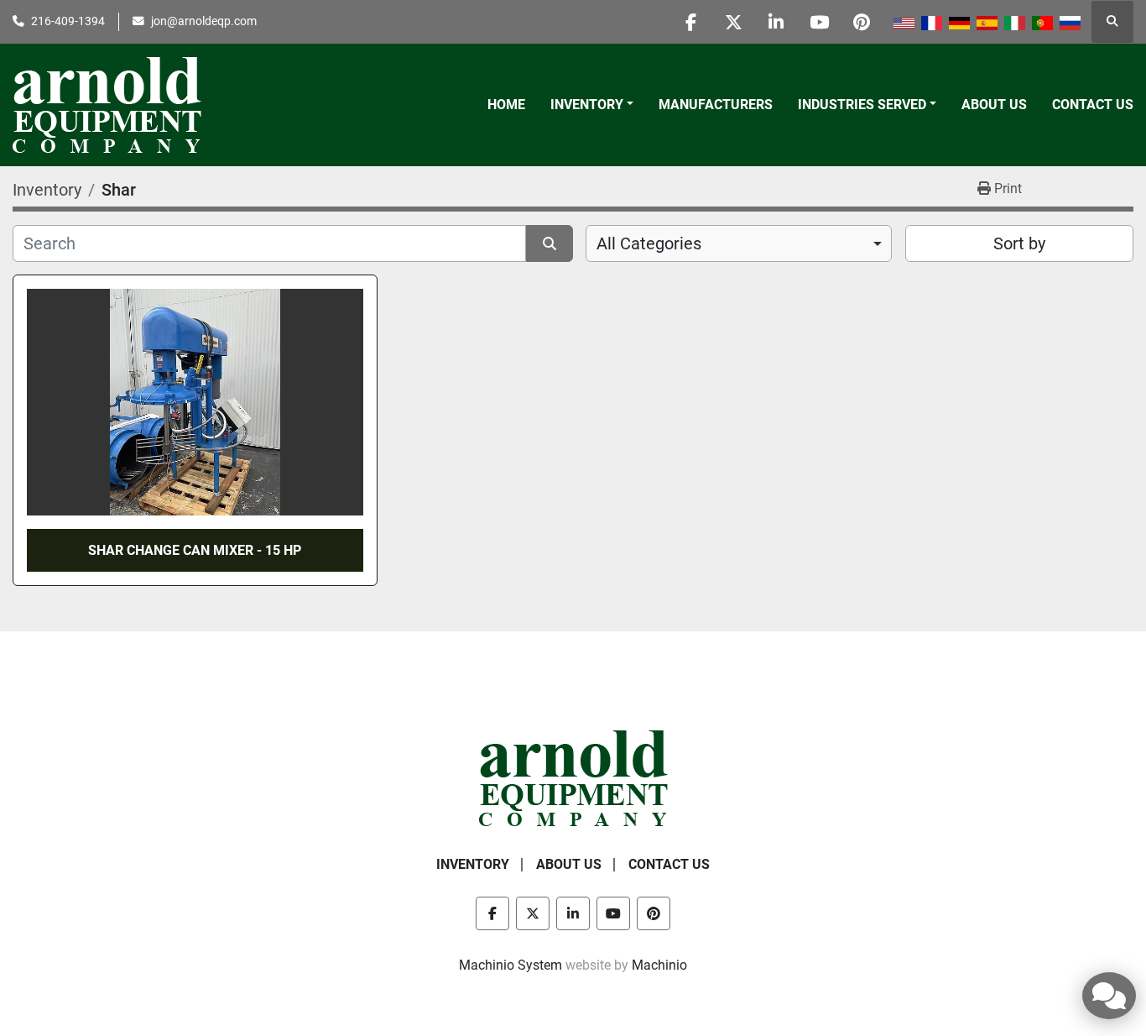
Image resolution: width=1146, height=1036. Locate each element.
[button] (591, 105)
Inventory (586, 104)
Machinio (659, 965)
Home (506, 104)
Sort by (1019, 243)
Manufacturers (716, 104)
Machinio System (510, 965)
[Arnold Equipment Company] (573, 777)
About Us (994, 104)
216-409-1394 (68, 21)
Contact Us (1092, 104)
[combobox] (739, 243)
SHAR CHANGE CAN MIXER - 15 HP (194, 550)
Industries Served (862, 104)
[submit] (549, 243)
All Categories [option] (648, 243)
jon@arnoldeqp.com (204, 21)
